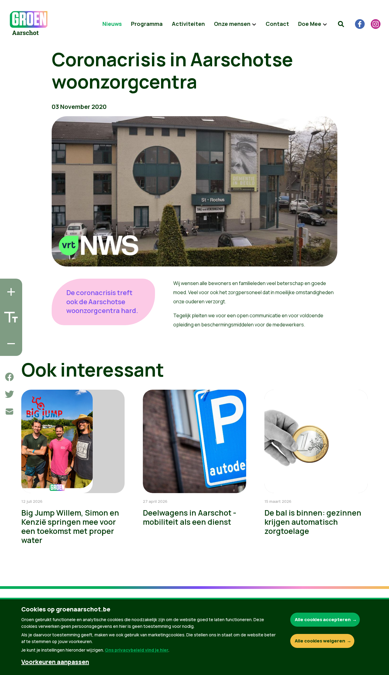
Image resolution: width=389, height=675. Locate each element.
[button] (341, 24)
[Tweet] (9, 394)
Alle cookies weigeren (320, 641)
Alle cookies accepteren (323, 619)
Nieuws (112, 23)
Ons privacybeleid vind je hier (136, 650)
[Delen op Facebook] (9, 377)
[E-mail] (9, 411)
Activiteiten (188, 23)
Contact (277, 23)
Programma (147, 23)
